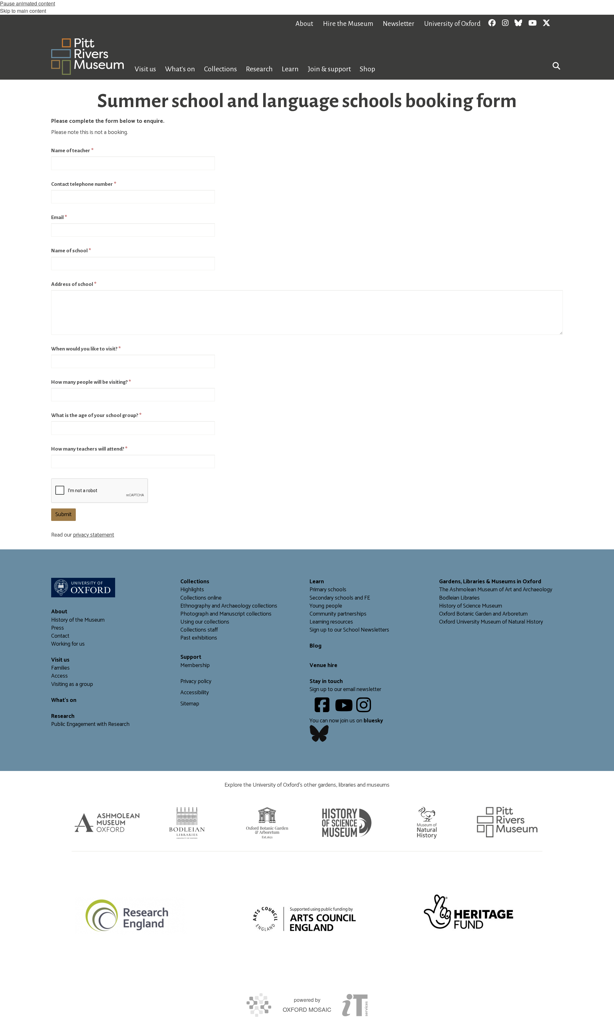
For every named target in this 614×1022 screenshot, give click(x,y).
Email (59, 217)
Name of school (71, 251)
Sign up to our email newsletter (345, 689)
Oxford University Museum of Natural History (491, 622)
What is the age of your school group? (96, 415)
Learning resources (331, 622)
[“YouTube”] (345, 709)
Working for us (68, 644)
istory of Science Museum (472, 606)
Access (59, 676)
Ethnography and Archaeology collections (228, 606)
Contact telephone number (83, 184)
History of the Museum (78, 620)
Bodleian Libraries (459, 598)
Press (57, 628)
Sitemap (189, 704)
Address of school (73, 284)
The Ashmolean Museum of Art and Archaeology (495, 589)
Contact (60, 636)
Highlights (192, 589)
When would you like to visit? (86, 349)
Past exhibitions (198, 638)
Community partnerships (338, 614)
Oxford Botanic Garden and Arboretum (483, 614)
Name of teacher (72, 150)
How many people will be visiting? (91, 382)
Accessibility (194, 692)
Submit (63, 514)
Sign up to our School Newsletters (349, 630)
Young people (326, 606)
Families (60, 668)
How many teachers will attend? (89, 449)
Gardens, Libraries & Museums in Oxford (490, 581)
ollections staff (201, 630)
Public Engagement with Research (90, 724)
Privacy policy (195, 681)
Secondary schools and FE (340, 598)
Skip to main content (23, 10)
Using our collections (204, 622)
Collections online (201, 598)
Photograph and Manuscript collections (226, 614)
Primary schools (328, 589)
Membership (195, 665)
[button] (556, 65)
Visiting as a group (72, 684)
